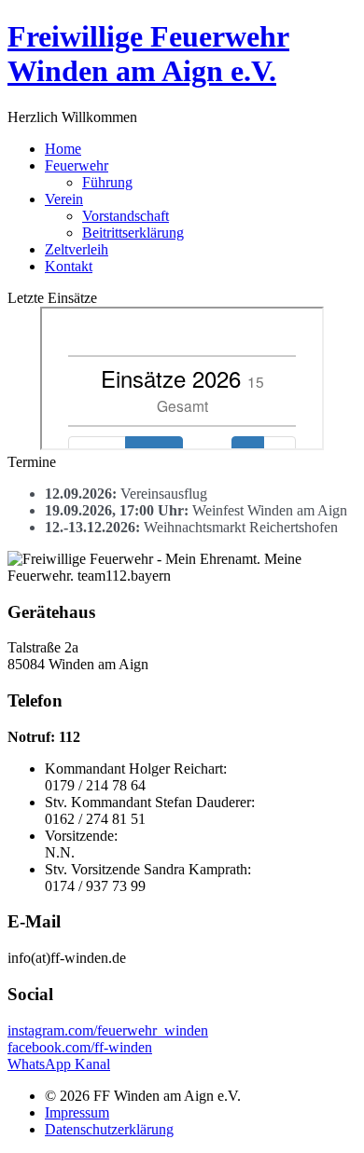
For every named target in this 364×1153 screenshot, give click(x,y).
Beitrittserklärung (133, 232)
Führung (107, 182)
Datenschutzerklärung (109, 1129)
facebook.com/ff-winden (79, 1047)
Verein (64, 199)
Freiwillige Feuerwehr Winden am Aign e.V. (148, 54)
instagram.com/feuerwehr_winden (107, 1030)
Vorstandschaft (125, 216)
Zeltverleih (76, 249)
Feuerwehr (76, 165)
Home (63, 149)
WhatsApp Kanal (58, 1064)
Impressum (77, 1112)
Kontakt (68, 266)
